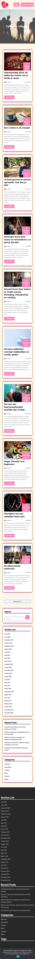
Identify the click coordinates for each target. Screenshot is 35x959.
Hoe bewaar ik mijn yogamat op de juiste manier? (15, 910)
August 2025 (8, 649)
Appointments (26, 4)
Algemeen (7, 764)
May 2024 (7, 682)
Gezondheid (8, 767)
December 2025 (9, 640)
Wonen (6, 779)
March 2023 (8, 700)
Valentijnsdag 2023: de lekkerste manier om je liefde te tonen (16, 75)
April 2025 (7, 658)
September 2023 (9, 691)
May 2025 (7, 655)
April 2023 (7, 697)
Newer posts (16, 601)
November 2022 (9, 713)
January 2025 (8, 667)
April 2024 (7, 685)
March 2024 (8, 688)
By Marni (8, 82)
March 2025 (8, 661)
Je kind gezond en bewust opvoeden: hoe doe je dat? (17, 182)
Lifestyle (7, 770)
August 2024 (8, 676)
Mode (6, 773)
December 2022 (9, 710)
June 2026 (7, 637)
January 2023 (8, 707)
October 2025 (8, 643)
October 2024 (8, 673)
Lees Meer (9, 97)
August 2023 (8, 694)
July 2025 (7, 652)
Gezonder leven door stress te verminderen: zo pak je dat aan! (17, 240)
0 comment (28, 82)
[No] (33, 953)
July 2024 (7, 679)
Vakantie (7, 776)
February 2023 (8, 704)
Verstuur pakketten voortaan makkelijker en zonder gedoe (16, 352)
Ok (18, 956)
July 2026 (7, 634)
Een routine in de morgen (17, 128)
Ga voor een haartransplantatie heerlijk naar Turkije (14, 407)
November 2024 (9, 670)
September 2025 (9, 646)
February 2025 (8, 664)
